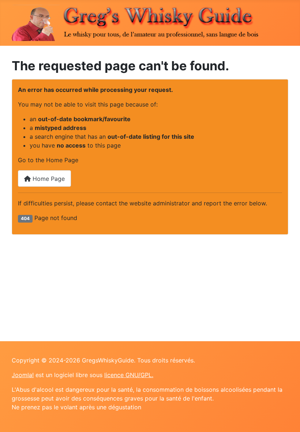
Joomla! (23, 375)
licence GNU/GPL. (128, 375)
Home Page (48, 178)
